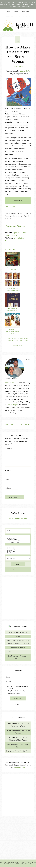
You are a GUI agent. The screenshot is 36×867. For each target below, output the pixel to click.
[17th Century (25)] (17, 549)
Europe (16, 338)
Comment (9, 448)
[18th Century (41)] (17, 550)
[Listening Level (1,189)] (17, 541)
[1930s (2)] (17, 552)
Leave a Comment (18, 66)
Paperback (16, 233)
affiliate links (25, 71)
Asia (21, 337)
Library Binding (11, 235)
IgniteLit (18, 26)
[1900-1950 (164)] (17, 551)
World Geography (21, 342)
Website (8, 488)
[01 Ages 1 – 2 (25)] (17, 542)
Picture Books (18, 340)
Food (21, 338)
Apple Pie (16, 337)
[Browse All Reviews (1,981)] (17, 537)
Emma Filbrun (10, 383)
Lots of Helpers (12, 405)
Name (8, 470)
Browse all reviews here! (18, 518)
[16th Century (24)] (17, 547)
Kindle (24, 233)
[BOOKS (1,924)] (17, 538)
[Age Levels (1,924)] (17, 539)
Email (8, 479)
